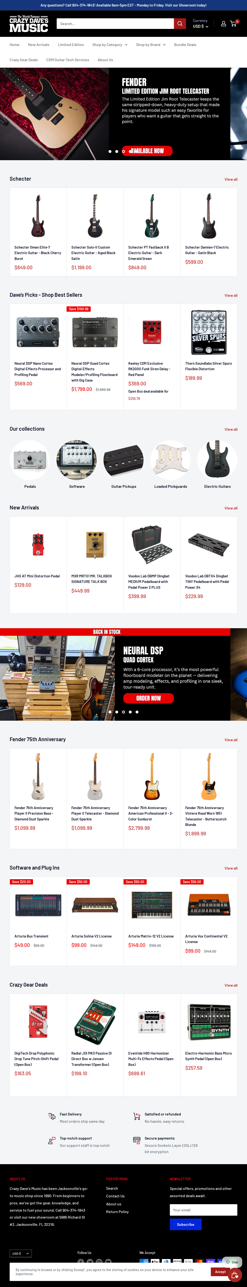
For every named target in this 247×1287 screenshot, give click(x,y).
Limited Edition (71, 44)
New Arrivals (38, 44)
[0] (233, 23)
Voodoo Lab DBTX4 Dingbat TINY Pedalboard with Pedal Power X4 (207, 581)
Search (112, 1188)
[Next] (237, 232)
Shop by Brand (148, 44)
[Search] (180, 23)
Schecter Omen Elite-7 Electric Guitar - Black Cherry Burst (37, 253)
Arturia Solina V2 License (91, 936)
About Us (105, 59)
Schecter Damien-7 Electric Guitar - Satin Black (207, 250)
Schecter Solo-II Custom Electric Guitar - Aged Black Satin (93, 253)
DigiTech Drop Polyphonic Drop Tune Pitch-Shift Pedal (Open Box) (36, 1059)
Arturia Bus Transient (31, 936)
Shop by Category (107, 44)
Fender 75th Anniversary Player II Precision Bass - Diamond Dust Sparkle (33, 813)
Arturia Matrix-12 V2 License (151, 936)
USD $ (16, 1253)
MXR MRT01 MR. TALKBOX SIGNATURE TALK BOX (91, 579)
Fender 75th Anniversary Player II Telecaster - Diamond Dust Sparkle (95, 813)
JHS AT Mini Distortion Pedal (37, 576)
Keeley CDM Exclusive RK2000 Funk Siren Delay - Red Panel (149, 369)
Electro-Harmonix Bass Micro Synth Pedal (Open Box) (208, 1056)
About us (113, 1203)
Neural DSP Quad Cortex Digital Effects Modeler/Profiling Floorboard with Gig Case (94, 371)
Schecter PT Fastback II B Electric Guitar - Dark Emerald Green (148, 253)
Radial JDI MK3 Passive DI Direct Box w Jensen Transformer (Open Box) (91, 1059)
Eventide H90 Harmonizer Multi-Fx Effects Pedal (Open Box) (150, 1059)
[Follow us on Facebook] (80, 1262)
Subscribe (185, 1224)
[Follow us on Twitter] (90, 1262)
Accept (220, 1272)
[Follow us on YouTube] (108, 1262)
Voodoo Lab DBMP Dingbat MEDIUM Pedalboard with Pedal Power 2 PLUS (149, 581)
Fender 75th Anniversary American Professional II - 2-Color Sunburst (150, 813)
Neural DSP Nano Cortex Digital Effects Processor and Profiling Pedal (37, 369)
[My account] (223, 23)
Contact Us (115, 1196)
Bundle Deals (185, 44)
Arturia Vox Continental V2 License (206, 939)
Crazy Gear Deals (24, 59)
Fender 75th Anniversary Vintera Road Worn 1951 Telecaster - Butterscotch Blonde (205, 816)
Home (15, 44)
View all (231, 179)
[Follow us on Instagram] (99, 1262)
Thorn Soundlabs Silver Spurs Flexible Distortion (208, 366)
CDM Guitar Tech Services (67, 59)
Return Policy (117, 1211)
